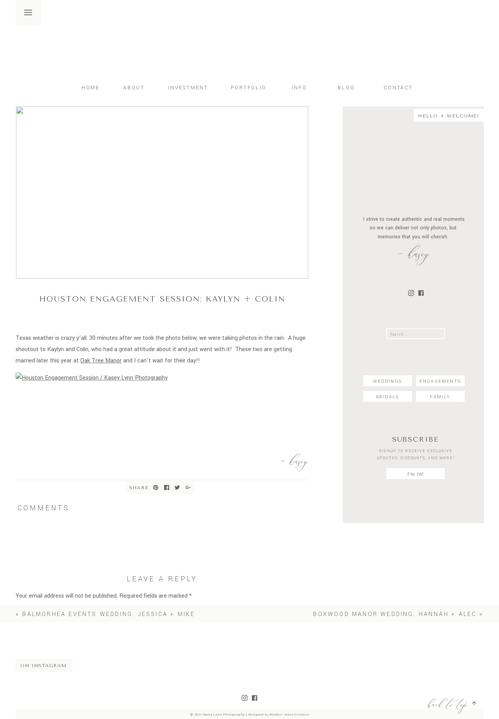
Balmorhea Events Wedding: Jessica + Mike (108, 614)
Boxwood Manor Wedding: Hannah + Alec (394, 614)
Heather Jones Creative (289, 714)
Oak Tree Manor (101, 361)
